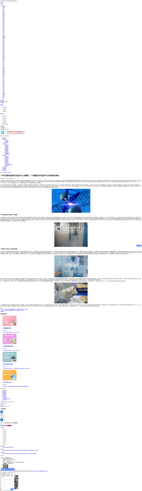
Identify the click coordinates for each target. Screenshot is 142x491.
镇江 (3, 20)
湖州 (3, 28)
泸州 (3, 72)
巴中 (3, 87)
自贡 (3, 70)
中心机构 (6, 147)
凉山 (3, 92)
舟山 (3, 33)
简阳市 (4, 93)
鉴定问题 (6, 156)
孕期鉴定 (6, 144)
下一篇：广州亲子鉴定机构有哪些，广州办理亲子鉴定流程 (12, 310)
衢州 (3, 32)
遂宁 (3, 77)
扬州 (3, 19)
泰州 (3, 21)
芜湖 (3, 40)
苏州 (3, 13)
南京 (3, 8)
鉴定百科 (6, 161)
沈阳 (3, 7)
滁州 (3, 49)
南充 (3, 80)
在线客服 (2, 126)
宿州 (3, 51)
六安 (3, 52)
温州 (3, 26)
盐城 (3, 18)
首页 (1, 101)
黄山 (3, 48)
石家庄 (4, 6)
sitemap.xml (45, 471)
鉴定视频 (6, 162)
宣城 (3, 56)
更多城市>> (2, 100)
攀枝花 (4, 71)
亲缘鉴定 (6, 141)
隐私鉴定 (6, 146)
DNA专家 (7, 163)
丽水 (3, 35)
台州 (3, 34)
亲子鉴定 (6, 140)
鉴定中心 (4, 170)
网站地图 (41, 471)
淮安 (3, 16)
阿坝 (3, 90)
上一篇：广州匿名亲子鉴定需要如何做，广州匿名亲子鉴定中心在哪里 (14, 309)
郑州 (3, 62)
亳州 (3, 54)
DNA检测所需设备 (8, 164)
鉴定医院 (6, 151)
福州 (3, 58)
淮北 (3, 44)
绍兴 (3, 29)
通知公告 (6, 157)
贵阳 (3, 94)
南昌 (3, 59)
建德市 (4, 36)
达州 (3, 85)
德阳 (3, 73)
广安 (3, 84)
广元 (3, 76)
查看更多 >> (2, 311)
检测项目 (4, 139)
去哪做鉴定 (7, 153)
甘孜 (3, 91)
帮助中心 (1, 113)
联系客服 (2, 102)
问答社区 (4, 143)
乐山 (3, 79)
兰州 (3, 98)
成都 (3, 69)
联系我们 (4, 169)
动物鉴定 (6, 142)
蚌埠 (3, 41)
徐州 (3, 11)
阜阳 (3, 50)
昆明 (3, 95)
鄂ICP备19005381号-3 (35, 471)
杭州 (3, 23)
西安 (3, 97)
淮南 (3, 42)
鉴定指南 (6, 158)
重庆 (3, 68)
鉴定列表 (6, 165)
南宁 (3, 66)
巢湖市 (4, 57)
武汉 (3, 63)
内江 (3, 78)
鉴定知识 (6, 160)
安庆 (3, 47)
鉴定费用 (6, 150)
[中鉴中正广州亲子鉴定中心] (12, 134)
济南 (3, 61)
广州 (1, 2)
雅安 (3, 86)
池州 (3, 55)
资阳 (3, 88)
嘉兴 (3, 27)
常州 (3, 12)
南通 (3, 14)
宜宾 (3, 83)
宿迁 (3, 22)
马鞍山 (4, 43)
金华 (3, 30)
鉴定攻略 (4, 155)
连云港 (4, 15)
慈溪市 (4, 37)
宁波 (3, 25)
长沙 (3, 64)
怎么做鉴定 (7, 154)
